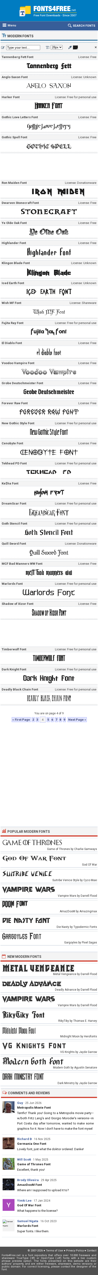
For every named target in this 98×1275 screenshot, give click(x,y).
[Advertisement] (50, 167)
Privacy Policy (75, 1250)
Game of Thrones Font (33, 1164)
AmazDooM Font (29, 1185)
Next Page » (77, 719)
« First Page (21, 719)
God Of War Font (29, 1205)
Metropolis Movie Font (34, 1107)
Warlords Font (27, 1226)
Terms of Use (54, 1250)
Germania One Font (31, 1143)
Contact (91, 1250)
